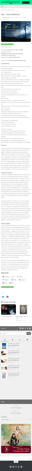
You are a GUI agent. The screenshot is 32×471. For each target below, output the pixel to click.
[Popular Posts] (12, 339)
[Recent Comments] (19, 339)
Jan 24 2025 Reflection (6, 316)
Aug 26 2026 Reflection (13, 352)
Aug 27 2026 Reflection (13, 345)
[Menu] (30, 6)
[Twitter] (23, 328)
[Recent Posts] (5, 339)
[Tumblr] (28, 328)
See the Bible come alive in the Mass (11, 2)
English (13, 10)
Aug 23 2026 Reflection (13, 375)
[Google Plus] (30, 328)
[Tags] (27, 339)
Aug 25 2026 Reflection (13, 360)
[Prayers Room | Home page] (2, 6)
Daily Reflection (5, 10)
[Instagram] (25, 328)
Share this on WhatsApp (8, 44)
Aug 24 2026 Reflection (13, 367)
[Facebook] (20, 328)
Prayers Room (5, 17)
